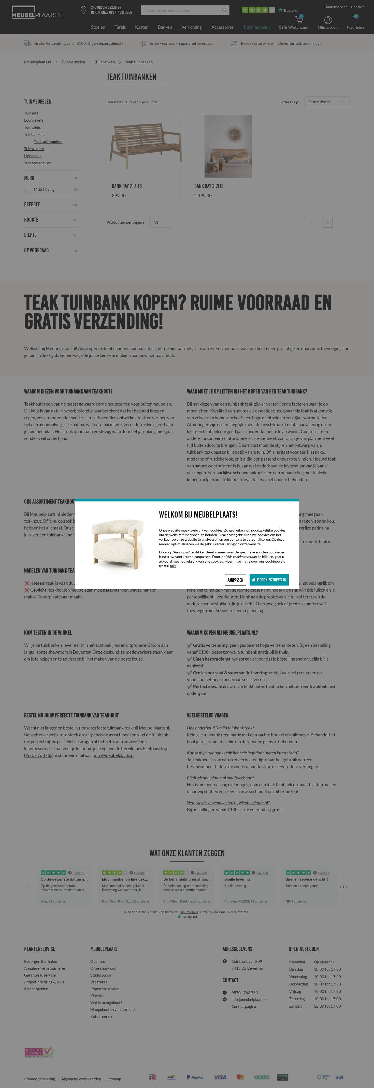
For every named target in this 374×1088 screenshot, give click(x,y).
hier (173, 566)
